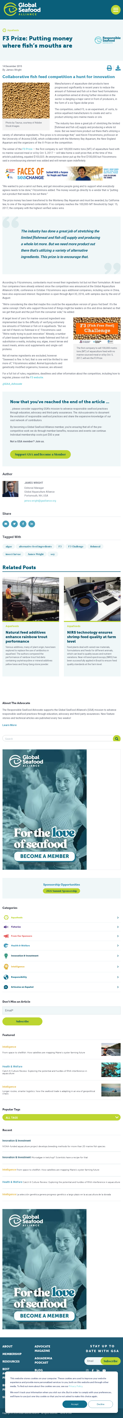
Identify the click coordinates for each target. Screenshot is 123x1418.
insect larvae (13, 554)
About (7, 1346)
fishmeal (95, 546)
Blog (39, 1370)
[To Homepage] (22, 9)
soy (53, 554)
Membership (11, 1354)
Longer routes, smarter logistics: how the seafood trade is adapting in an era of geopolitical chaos (48, 1092)
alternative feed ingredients (35, 546)
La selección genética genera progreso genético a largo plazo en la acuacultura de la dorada (64, 1194)
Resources (11, 1361)
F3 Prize (27, 149)
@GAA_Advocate (12, 383)
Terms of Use (66, 1413)
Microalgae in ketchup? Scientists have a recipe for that (59, 1157)
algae (9, 546)
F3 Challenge (75, 546)
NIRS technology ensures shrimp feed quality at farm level (91, 636)
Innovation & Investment (16, 1140)
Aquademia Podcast (43, 1360)
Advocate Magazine (42, 1349)
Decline (100, 1404)
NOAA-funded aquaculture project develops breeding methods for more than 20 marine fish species (53, 1146)
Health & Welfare (12, 1066)
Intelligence (9, 1046)
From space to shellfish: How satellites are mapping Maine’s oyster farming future (43, 1052)
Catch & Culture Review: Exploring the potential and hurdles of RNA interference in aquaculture (44, 1072)
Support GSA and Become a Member (40, 454)
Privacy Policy (75, 1386)
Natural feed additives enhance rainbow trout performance (26, 636)
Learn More (9, 725)
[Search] (117, 739)
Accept (74, 1404)
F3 (60, 546)
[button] (109, 68)
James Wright (36, 554)
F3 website (36, 377)
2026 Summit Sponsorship (61, 891)
